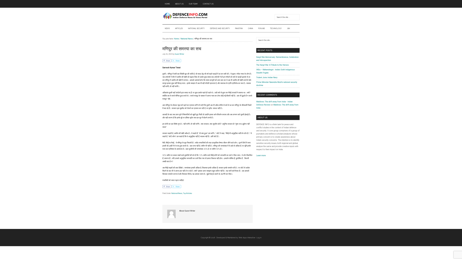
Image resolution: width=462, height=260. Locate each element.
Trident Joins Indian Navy (266, 77)
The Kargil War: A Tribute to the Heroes (272, 65)
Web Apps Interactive (247, 238)
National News (176, 193)
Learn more (261, 155)
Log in (259, 238)
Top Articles (187, 193)
